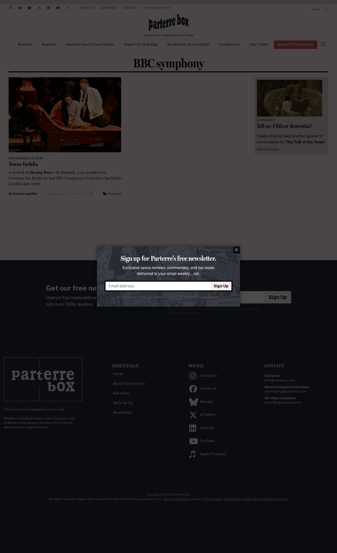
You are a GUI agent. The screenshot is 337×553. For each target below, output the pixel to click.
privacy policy (211, 297)
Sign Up (221, 286)
